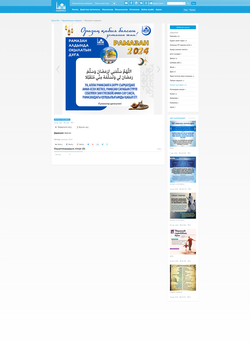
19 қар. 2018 (174, 297)
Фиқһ (173, 67)
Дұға (173, 72)
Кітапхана (134, 9)
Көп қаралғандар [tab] (177, 118)
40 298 (183, 261)
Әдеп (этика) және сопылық (182, 76)
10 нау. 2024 (58, 123)
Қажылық (174, 103)
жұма (172, 107)
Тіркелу (192, 10)
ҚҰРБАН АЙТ (176, 63)
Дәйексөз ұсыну (183, 27)
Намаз (75, 9)
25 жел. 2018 (174, 261)
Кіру (186, 10)
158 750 (184, 189)
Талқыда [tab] (191, 118)
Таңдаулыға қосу (65, 127)
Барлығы (175, 36)
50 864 (183, 225)
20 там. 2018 (174, 225)
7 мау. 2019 (173, 153)
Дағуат (173, 58)
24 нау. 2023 (174, 189)
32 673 (183, 297)
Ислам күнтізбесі (62, 119)
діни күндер (175, 54)
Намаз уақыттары (102, 3)
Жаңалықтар (121, 9)
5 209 (67, 123)
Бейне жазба (147, 9)
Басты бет (55, 20)
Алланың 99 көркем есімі (181, 45)
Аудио (159, 9)
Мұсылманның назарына (82, 3)
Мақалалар (107, 9)
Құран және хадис (178, 41)
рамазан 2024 (66, 139)
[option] (108, 69)
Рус (188, 3)
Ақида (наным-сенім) (179, 49)
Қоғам (173, 94)
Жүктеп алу (83, 127)
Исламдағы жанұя (178, 89)
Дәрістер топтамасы (90, 9)
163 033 (183, 153)
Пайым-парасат (177, 80)
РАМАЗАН (174, 98)
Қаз (193, 3)
